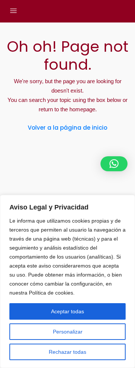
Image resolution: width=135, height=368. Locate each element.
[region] (67, 281)
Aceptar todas (67, 311)
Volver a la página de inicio (67, 128)
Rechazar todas (67, 352)
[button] (114, 163)
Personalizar (67, 332)
